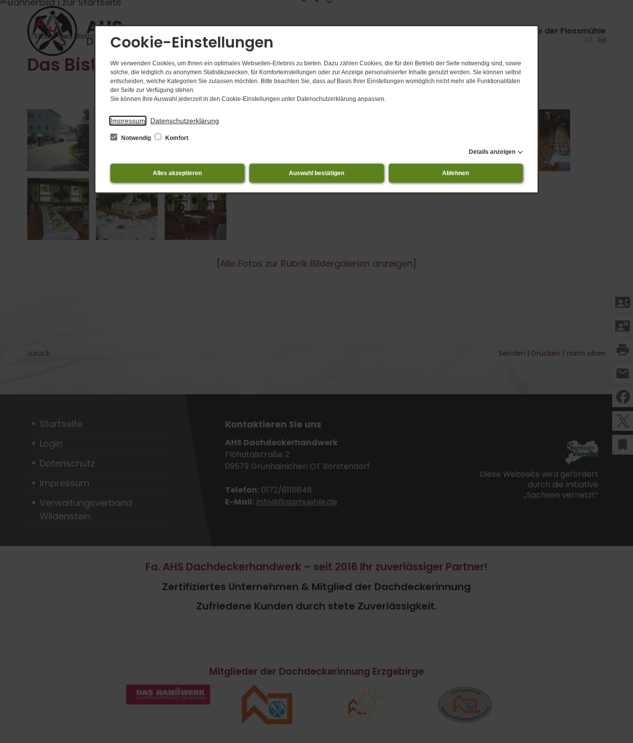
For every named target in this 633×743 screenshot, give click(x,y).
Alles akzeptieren (177, 173)
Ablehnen (455, 173)
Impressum (127, 121)
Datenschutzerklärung (184, 121)
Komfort (176, 138)
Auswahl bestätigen (316, 173)
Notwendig (136, 138)
